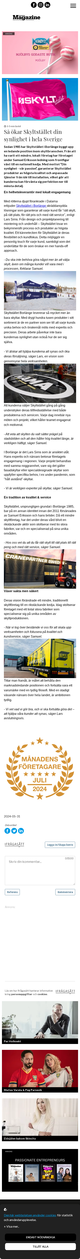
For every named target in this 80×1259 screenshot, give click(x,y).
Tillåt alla (40, 1246)
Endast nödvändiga (40, 1237)
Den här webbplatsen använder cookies (30, 1215)
